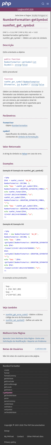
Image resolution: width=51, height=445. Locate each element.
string (18, 65)
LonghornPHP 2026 (25, 9)
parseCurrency (9, 401)
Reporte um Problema (37, 341)
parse (6, 398)
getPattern (8, 390)
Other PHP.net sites (35, 436)
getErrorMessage (10, 384)
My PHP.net (9, 436)
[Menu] (47, 3)
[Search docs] (43, 3)
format (6, 373)
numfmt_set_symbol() (15, 320)
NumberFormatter (31, 82)
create (6, 370)
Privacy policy (10, 442)
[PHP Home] (6, 4)
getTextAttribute (10, 396)
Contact (20, 436)
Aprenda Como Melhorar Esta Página (18, 338)
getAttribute (8, 379)
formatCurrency (10, 376)
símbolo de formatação (28, 137)
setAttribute (8, 404)
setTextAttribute (10, 412)
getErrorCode (9, 381)
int (34, 62)
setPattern (8, 407)
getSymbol (8, 393)
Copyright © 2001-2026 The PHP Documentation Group (24, 428)
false (25, 65)
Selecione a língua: (23, 15)
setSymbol (8, 410)
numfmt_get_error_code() (17, 314)
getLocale (8, 387)
